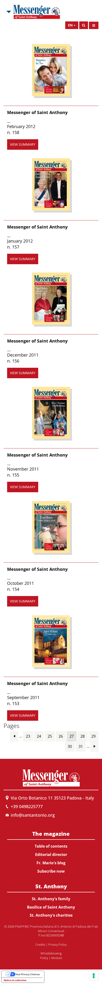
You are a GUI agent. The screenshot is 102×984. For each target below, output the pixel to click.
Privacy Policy (57, 944)
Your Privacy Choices (27, 974)
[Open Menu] (93, 25)
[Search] (83, 25)
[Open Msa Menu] (8, 12)
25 (50, 736)
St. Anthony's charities (51, 915)
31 (81, 746)
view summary (22, 144)
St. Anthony (51, 886)
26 (61, 736)
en (70, 25)
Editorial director (51, 854)
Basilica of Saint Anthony (51, 907)
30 (70, 746)
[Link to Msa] (36, 12)
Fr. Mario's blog (51, 862)
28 (82, 736)
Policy (44, 958)
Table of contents (51, 846)
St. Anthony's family (51, 898)
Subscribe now (51, 871)
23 (28, 736)
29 (93, 736)
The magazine (51, 833)
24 (39, 736)
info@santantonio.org (33, 815)
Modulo (56, 958)
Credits (40, 944)
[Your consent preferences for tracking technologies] (93, 975)
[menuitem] (51, 851)
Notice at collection (15, 980)
